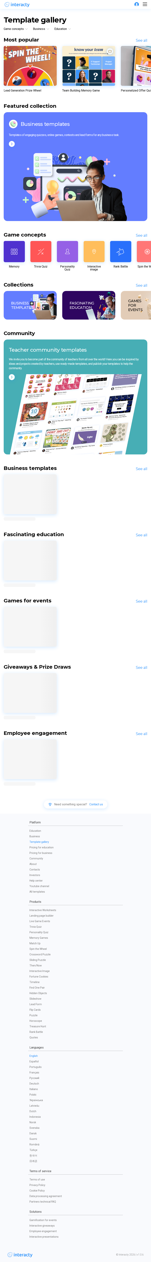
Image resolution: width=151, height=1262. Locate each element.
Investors (34, 875)
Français (34, 1072)
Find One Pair (37, 987)
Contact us (96, 804)
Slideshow (35, 998)
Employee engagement (43, 1231)
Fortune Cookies (38, 976)
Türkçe (33, 1150)
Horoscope (35, 1020)
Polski (32, 1094)
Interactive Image (39, 971)
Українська (36, 1100)
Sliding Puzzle (37, 959)
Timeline (34, 982)
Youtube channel (39, 886)
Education (35, 830)
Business (34, 836)
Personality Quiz (38, 932)
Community (36, 858)
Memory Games (38, 937)
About (33, 864)
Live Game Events (39, 921)
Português (35, 1067)
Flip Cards (35, 1009)
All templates (37, 891)
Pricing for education (41, 847)
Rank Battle (36, 1031)
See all (141, 40)
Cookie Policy (37, 1190)
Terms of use (37, 1179)
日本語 (33, 1161)
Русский (34, 1078)
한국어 (33, 1155)
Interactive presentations (44, 1236)
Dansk (33, 1133)
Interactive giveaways (42, 1225)
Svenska (34, 1127)
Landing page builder (41, 915)
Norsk (32, 1122)
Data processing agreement (45, 1196)
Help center (36, 880)
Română (34, 1144)
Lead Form (35, 1004)
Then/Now (35, 965)
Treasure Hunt (37, 1026)
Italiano (33, 1089)
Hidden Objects (38, 993)
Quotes (33, 1037)
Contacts (34, 869)
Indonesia (35, 1116)
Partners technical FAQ (42, 1201)
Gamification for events (43, 1220)
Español (34, 1061)
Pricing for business (40, 852)
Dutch (32, 1111)
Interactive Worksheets (42, 910)
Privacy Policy (37, 1185)
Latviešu (34, 1105)
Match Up (35, 943)
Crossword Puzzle (40, 954)
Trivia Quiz (35, 926)
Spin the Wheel (38, 948)
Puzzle (33, 1015)
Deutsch (34, 1083)
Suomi (33, 1138)
